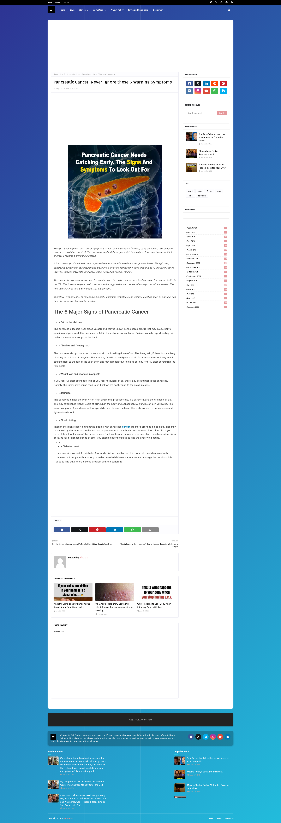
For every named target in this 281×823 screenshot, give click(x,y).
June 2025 (207, 289)
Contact (66, 2)
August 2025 (206, 281)
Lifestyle (209, 191)
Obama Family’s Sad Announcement (208, 153)
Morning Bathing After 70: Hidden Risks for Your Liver (212, 166)
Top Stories (201, 196)
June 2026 (207, 237)
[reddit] (214, 83)
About (57, 2)
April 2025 (206, 298)
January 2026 (207, 259)
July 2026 (206, 232)
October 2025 (207, 272)
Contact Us (229, 818)
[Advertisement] (139, 45)
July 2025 (207, 285)
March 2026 (207, 250)
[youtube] (206, 91)
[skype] (231, 2)
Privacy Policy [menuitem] (117, 10)
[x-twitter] (216, 2)
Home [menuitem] (62, 10)
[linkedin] (206, 83)
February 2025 (206, 307)
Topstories (67, 818)
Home (50, 2)
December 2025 (207, 263)
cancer (126, 426)
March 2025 (207, 302)
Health (62, 74)
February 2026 (207, 254)
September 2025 (206, 276)
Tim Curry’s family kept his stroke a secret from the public (212, 137)
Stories (190, 196)
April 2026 (207, 245)
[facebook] (211, 2)
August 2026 (206, 228)
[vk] (189, 91)
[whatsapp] (214, 91)
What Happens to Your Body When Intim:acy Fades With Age (154, 606)
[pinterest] (226, 2)
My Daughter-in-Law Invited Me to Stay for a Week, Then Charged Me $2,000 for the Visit (82, 783)
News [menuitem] (72, 10)
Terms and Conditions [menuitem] (138, 10)
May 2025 (206, 294)
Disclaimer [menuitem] (158, 10)
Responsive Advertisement (140, 720)
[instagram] (221, 2)
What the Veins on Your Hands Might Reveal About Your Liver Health (72, 606)
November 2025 (207, 267)
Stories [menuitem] (82, 10)
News (218, 191)
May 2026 (206, 241)
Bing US (58, 88)
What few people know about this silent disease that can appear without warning (114, 607)
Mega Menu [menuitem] (98, 10)
